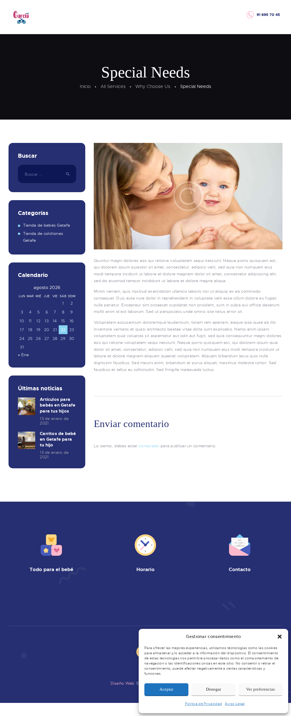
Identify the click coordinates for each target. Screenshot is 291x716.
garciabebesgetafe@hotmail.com (246, 601)
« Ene (23, 354)
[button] (279, 636)
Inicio (85, 86)
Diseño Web (122, 683)
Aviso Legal (235, 703)
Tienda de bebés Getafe (46, 225)
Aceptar (166, 689)
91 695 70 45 (249, 595)
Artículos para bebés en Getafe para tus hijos (57, 405)
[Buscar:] (47, 174)
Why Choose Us (152, 86)
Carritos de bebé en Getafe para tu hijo (58, 439)
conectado (149, 445)
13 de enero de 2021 (54, 421)
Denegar (213, 689)
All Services (113, 86)
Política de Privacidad (203, 703)
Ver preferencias (260, 689)
